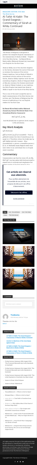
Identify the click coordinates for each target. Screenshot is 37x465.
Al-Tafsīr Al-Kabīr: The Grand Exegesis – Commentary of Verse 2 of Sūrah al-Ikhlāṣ (19, 352)
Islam (5, 215)
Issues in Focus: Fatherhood (13, 383)
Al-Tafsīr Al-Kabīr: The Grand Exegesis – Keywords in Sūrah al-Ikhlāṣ (19, 347)
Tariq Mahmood (10, 392)
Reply (5, 323)
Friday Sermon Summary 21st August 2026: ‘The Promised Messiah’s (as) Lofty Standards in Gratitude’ (19, 370)
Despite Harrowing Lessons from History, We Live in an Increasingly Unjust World (18, 427)
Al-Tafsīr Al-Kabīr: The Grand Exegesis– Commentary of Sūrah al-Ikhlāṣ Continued (19, 337)
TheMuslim (15, 315)
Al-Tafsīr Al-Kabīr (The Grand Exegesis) (18, 256)
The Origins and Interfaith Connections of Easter (17, 409)
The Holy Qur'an (8, 14)
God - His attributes (14, 212)
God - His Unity (26, 212)
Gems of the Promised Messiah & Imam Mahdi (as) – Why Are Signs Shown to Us (19, 415)
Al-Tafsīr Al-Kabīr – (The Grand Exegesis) (18, 279)
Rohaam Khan (9, 395)
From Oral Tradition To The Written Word (18, 233)
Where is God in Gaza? (24, 392)
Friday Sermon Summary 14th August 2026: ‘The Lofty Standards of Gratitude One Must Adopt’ (19, 376)
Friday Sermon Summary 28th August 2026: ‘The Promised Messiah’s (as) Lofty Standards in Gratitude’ (19, 363)
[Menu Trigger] (2, 2)
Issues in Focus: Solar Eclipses (14, 380)
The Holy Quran (13, 215)
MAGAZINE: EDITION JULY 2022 (14, 12)
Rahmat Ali (8, 413)
